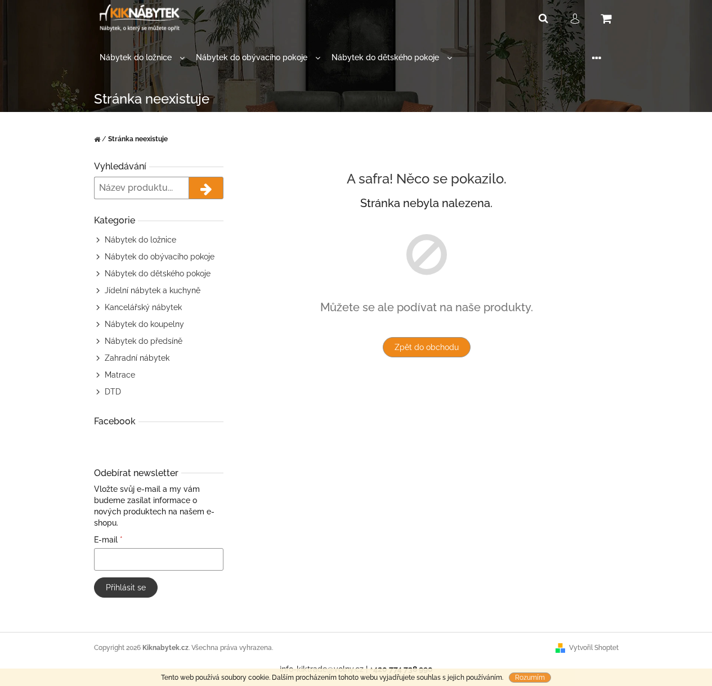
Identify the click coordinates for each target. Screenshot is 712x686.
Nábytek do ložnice (140, 239)
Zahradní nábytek (137, 357)
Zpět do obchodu (427, 347)
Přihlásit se (126, 587)
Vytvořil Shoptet (594, 648)
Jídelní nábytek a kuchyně (152, 290)
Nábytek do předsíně (143, 341)
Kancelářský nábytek (143, 307)
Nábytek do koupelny (144, 324)
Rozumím (530, 677)
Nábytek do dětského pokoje (158, 273)
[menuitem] (142, 57)
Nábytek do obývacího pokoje (159, 256)
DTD (113, 391)
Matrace (120, 374)
